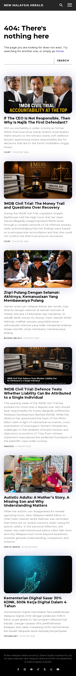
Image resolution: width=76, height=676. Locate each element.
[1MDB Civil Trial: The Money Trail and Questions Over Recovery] (38, 180)
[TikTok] (38, 669)
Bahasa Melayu (13, 338)
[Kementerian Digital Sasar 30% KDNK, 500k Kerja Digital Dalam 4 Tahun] (38, 574)
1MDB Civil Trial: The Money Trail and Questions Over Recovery (34, 205)
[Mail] (31, 669)
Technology (11, 636)
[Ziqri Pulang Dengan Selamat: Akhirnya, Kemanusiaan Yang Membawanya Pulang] (38, 269)
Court (7, 152)
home (60, 51)
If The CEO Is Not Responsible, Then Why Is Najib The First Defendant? (37, 120)
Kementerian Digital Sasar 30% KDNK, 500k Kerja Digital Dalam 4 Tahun (35, 602)
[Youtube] (58, 669)
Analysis (9, 446)
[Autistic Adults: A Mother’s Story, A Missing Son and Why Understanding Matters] (38, 474)
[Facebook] (18, 669)
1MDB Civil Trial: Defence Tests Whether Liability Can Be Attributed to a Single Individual (37, 393)
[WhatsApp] (51, 669)
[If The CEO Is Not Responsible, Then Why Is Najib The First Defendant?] (38, 95)
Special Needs (12, 547)
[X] (44, 669)
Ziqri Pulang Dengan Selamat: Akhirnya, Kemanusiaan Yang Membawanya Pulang (32, 296)
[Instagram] (24, 669)
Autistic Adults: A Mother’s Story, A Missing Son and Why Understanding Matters (36, 501)
